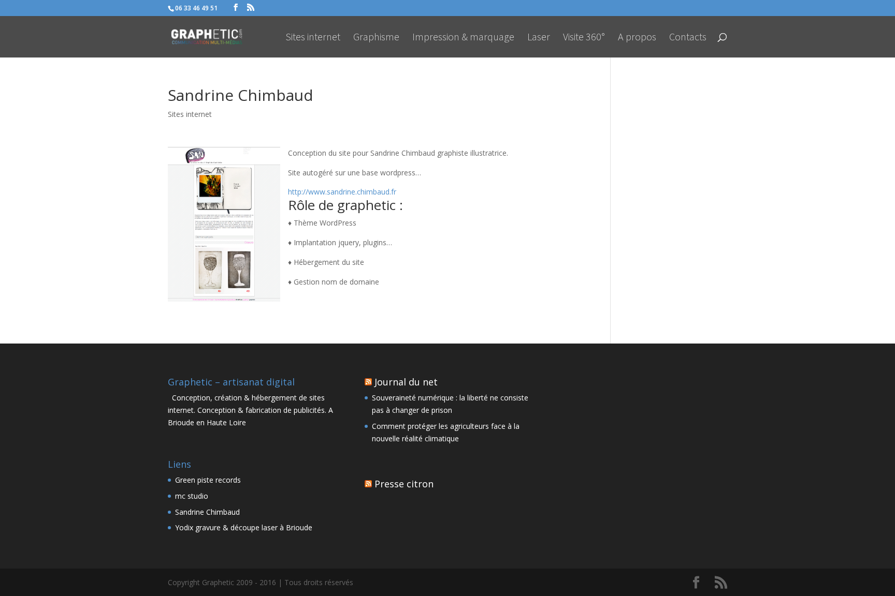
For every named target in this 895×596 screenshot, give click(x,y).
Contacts (687, 38)
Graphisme (376, 38)
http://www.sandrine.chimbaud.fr (342, 192)
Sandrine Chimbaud (207, 512)
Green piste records (208, 480)
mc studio (191, 496)
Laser (538, 38)
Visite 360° (584, 38)
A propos (637, 38)
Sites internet (312, 38)
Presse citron (404, 484)
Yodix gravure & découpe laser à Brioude (243, 527)
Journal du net (406, 382)
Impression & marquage (463, 38)
